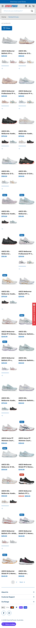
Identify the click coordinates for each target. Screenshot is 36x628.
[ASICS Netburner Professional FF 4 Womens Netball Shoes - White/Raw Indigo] (22, 262)
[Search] (32, 11)
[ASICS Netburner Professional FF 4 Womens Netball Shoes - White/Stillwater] (13, 101)
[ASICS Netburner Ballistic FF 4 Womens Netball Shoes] (27, 281)
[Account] (30, 6)
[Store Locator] (26, 6)
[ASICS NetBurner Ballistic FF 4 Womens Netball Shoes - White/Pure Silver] (5, 61)
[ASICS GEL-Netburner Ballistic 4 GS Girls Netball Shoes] (27, 321)
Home (3, 17)
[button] (34, 314)
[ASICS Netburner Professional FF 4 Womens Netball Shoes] (9, 81)
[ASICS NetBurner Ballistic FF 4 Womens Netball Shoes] (9, 41)
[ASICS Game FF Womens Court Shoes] (9, 428)
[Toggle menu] (2, 6)
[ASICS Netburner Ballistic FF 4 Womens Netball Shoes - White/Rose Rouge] (13, 368)
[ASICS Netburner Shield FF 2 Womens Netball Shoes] (9, 321)
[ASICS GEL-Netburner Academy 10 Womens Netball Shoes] (9, 121)
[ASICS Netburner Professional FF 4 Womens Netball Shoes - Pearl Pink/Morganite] (5, 101)
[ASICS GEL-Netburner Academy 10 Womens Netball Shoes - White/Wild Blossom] (5, 501)
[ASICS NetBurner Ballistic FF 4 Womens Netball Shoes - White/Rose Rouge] (13, 61)
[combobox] (18, 11)
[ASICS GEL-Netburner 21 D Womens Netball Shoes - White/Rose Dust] (30, 61)
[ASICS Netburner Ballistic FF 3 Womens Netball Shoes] (27, 481)
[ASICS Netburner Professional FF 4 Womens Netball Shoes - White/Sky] (22, 101)
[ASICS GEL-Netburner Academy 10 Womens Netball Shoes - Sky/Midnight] (13, 142)
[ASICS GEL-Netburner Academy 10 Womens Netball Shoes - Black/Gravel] (5, 142)
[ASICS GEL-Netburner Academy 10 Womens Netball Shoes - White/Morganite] (22, 142)
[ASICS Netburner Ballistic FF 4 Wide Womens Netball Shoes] (9, 521)
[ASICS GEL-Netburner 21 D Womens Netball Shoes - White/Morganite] (22, 61)
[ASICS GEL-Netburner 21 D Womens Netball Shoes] (27, 41)
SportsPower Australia (15, 620)
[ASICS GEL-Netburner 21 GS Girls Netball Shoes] (9, 454)
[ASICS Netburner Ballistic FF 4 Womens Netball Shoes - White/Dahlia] (5, 368)
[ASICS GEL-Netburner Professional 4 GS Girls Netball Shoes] (27, 201)
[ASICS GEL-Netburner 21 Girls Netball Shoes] (27, 161)
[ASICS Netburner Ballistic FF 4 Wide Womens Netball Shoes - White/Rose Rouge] (5, 541)
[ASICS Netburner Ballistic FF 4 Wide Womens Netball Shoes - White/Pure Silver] (13, 541)
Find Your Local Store (18, 2)
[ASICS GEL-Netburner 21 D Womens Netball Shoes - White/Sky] (5, 182)
